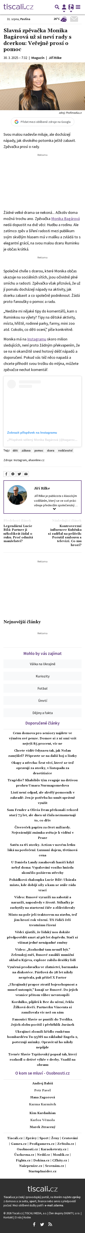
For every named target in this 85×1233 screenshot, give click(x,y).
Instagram (20, 460)
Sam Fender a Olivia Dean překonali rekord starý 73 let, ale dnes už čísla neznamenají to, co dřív (42, 815)
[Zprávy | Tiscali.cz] (18, 7)
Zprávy (31, 1138)
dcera (50, 450)
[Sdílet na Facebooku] (6, 474)
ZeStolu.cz (65, 1144)
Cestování (70, 1138)
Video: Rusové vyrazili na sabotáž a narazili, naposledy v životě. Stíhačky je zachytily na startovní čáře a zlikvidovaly (42, 902)
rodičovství (65, 450)
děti (15, 450)
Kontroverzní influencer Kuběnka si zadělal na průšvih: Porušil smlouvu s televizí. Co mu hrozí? (65, 535)
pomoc (38, 450)
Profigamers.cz (41, 1144)
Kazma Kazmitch (42, 1104)
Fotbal (42, 688)
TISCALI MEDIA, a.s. (36, 1213)
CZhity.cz (59, 1161)
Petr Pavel (42, 1090)
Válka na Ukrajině (42, 664)
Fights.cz (23, 1161)
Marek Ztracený (42, 1127)
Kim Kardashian (42, 1113)
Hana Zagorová (42, 1097)
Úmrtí (42, 700)
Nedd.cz (43, 1155)
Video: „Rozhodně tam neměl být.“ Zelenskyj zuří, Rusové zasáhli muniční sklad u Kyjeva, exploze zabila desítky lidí (42, 955)
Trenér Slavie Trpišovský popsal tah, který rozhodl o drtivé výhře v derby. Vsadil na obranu (42, 1060)
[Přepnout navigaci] (64, 7)
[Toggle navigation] (78, 7)
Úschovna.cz (24, 1155)
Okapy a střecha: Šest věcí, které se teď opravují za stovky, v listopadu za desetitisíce (42, 768)
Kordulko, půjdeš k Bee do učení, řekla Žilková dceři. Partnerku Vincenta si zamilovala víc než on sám (43, 1007)
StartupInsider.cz (42, 1171)
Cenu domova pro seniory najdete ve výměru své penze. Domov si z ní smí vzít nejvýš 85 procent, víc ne (42, 738)
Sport (43, 1138)
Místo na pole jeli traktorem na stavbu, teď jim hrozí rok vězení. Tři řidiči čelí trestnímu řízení (42, 920)
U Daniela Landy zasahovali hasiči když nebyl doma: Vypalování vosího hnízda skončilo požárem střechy (42, 867)
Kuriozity (42, 676)
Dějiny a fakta (42, 713)
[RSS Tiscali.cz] (50, 1224)
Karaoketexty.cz (53, 1149)
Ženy (55, 1138)
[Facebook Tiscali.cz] (34, 1224)
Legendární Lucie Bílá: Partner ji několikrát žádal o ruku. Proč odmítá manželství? (18, 533)
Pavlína (25, 19)
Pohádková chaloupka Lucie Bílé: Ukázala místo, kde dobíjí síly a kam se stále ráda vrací (42, 885)
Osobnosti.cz (27, 1149)
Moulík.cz (61, 1155)
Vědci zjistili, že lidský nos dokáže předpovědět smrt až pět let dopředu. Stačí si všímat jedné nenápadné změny (42, 937)
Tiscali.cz (15, 1138)
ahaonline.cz (36, 460)
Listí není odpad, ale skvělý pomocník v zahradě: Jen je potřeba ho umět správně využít (42, 798)
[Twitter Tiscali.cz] (42, 1224)
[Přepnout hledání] (57, 7)
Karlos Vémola (42, 1120)
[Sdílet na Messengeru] (13, 474)
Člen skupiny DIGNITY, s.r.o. (65, 1213)
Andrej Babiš (42, 1083)
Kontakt (8, 1217)
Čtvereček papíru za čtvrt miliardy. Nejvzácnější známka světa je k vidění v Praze (43, 833)
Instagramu (36, 339)
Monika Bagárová (65, 218)
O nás (18, 1217)
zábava (26, 450)
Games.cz (19, 1144)
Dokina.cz (41, 1161)
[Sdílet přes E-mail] (26, 474)
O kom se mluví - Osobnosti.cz (42, 1073)
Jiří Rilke (42, 488)
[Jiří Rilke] (17, 495)
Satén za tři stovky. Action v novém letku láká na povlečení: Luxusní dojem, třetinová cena (42, 850)
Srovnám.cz (54, 1166)
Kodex (27, 1217)
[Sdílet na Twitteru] (19, 474)
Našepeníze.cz (30, 1166)
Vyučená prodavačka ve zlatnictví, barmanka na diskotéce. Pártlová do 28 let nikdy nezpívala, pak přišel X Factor (42, 972)
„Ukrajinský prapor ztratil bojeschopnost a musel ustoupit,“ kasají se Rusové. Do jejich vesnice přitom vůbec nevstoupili (42, 990)
